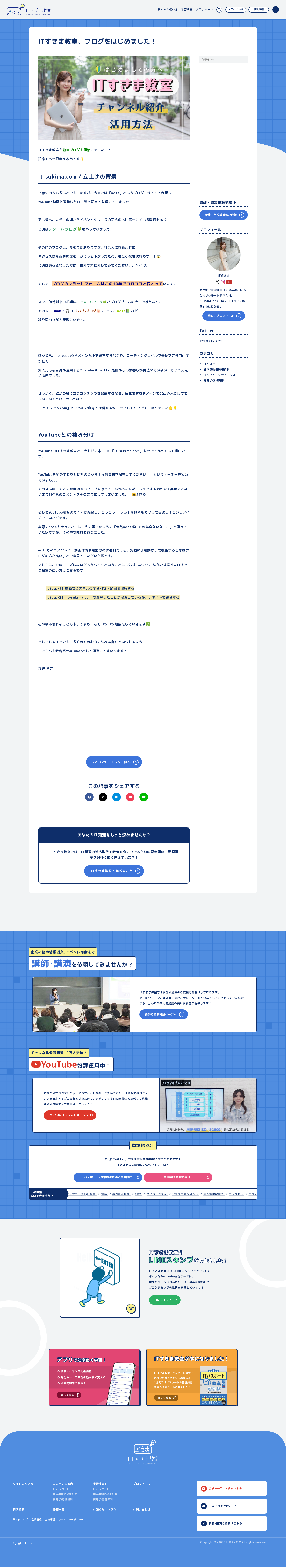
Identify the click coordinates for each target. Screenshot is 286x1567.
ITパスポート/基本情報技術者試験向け (106, 1177)
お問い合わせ (235, 9)
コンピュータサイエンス (219, 375)
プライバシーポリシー (71, 1519)
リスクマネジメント (173, 1194)
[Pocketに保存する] (130, 800)
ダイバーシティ (145, 1194)
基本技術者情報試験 (217, 369)
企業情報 (36, 1519)
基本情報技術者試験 (65, 1494)
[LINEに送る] (143, 796)
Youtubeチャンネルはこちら (68, 1115)
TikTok (27, 1543)
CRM (126, 1194)
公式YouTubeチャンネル (225, 1488)
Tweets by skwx (210, 341)
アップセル (224, 1194)
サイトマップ (20, 1519)
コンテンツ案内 (63, 1484)
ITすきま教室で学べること (112, 870)
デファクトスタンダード (252, 1194)
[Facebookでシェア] (89, 800)
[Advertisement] (114, 710)
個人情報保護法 (201, 1194)
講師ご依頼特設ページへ (161, 1014)
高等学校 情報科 (214, 380)
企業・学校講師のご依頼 (221, 215)
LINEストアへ (163, 1300)
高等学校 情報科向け (176, 1177)
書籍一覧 (58, 1509)
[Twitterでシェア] (103, 800)
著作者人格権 (109, 1194)
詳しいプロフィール (221, 316)
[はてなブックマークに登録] (116, 796)
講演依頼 (259, 9)
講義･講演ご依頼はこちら (225, 1523)
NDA (92, 1194)
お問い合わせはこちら (223, 1506)
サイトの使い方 (168, 9)
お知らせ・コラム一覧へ (112, 762)
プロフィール (204, 9)
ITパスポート (212, 364)
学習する (186, 9)
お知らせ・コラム (104, 1509)
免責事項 (50, 1519)
